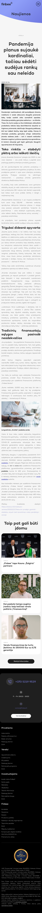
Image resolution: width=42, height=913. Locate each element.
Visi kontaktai (21, 716)
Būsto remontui (6, 739)
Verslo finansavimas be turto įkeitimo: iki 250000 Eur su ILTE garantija (19, 647)
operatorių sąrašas (21, 902)
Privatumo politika (7, 818)
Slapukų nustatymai (8, 829)
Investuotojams (9, 774)
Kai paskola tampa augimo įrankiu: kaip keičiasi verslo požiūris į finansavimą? (17, 606)
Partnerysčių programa (9, 766)
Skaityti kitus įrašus (21, 661)
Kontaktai (4, 809)
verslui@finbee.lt (21, 708)
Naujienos (4, 812)
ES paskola (5, 760)
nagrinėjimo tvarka (7, 905)
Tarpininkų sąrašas (7, 823)
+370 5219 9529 (25, 682)
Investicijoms (5, 758)
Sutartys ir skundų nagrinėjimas (11, 820)
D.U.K (3, 826)
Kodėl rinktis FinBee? (8, 779)
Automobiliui (5, 733)
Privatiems (7, 728)
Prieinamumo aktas (7, 837)
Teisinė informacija (7, 790)
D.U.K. (3, 744)
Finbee (4, 804)
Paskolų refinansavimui (9, 736)
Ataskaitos (4, 788)
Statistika (4, 785)
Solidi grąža (5, 782)
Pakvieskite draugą (7, 796)
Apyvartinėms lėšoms (8, 755)
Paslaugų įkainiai (7, 742)
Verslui (21, 35)
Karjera (3, 815)
